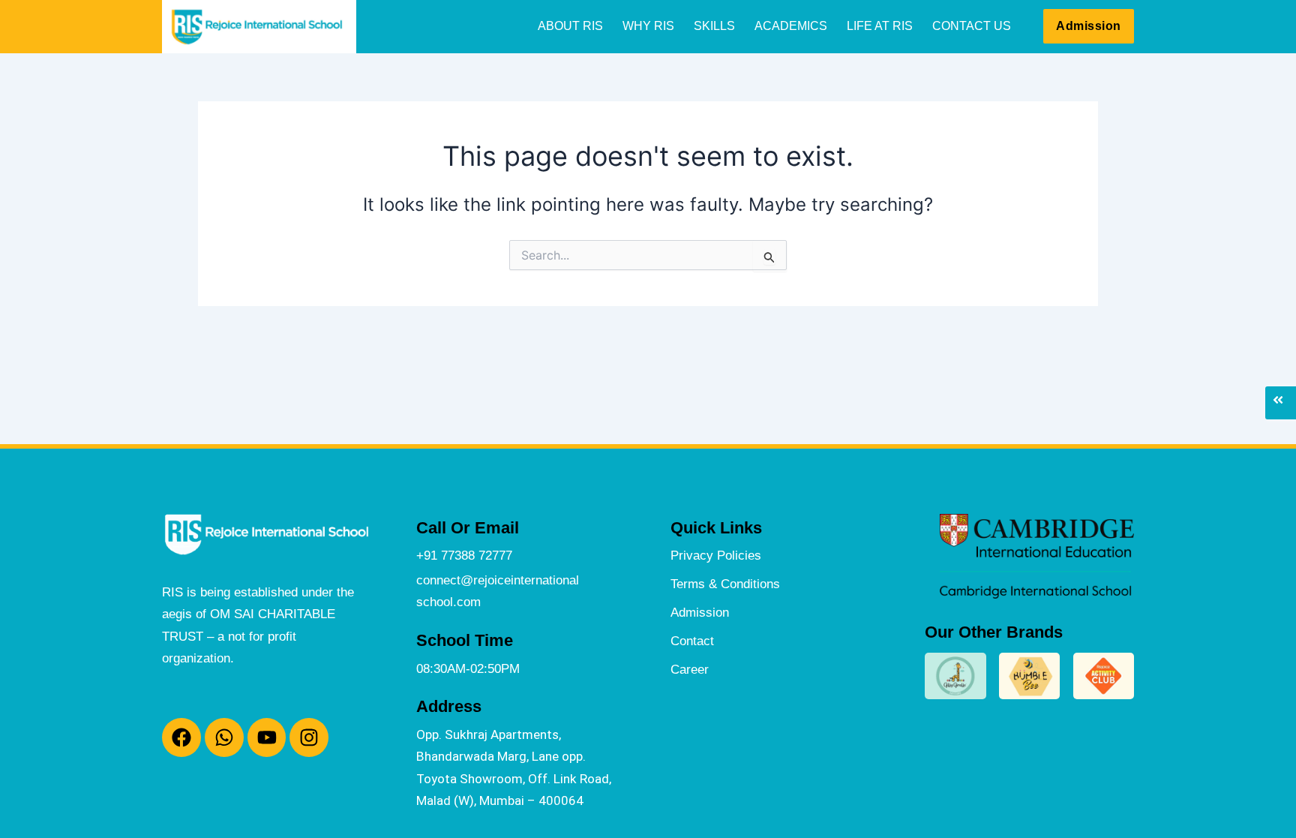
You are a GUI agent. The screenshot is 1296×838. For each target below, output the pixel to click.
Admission (699, 612)
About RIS (570, 26)
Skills (714, 26)
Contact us (971, 26)
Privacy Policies (715, 555)
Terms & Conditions (725, 583)
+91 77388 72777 (464, 555)
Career (689, 669)
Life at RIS (880, 26)
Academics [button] (790, 26)
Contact (692, 640)
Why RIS (648, 26)
